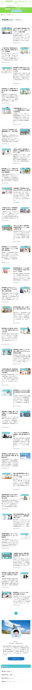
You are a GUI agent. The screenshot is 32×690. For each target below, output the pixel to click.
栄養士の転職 (7, 671)
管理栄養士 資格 (8, 675)
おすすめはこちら (16, 11)
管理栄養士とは (8, 678)
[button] (2, 2)
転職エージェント (9, 681)
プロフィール (16, 658)
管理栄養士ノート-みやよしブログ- (16, 2)
